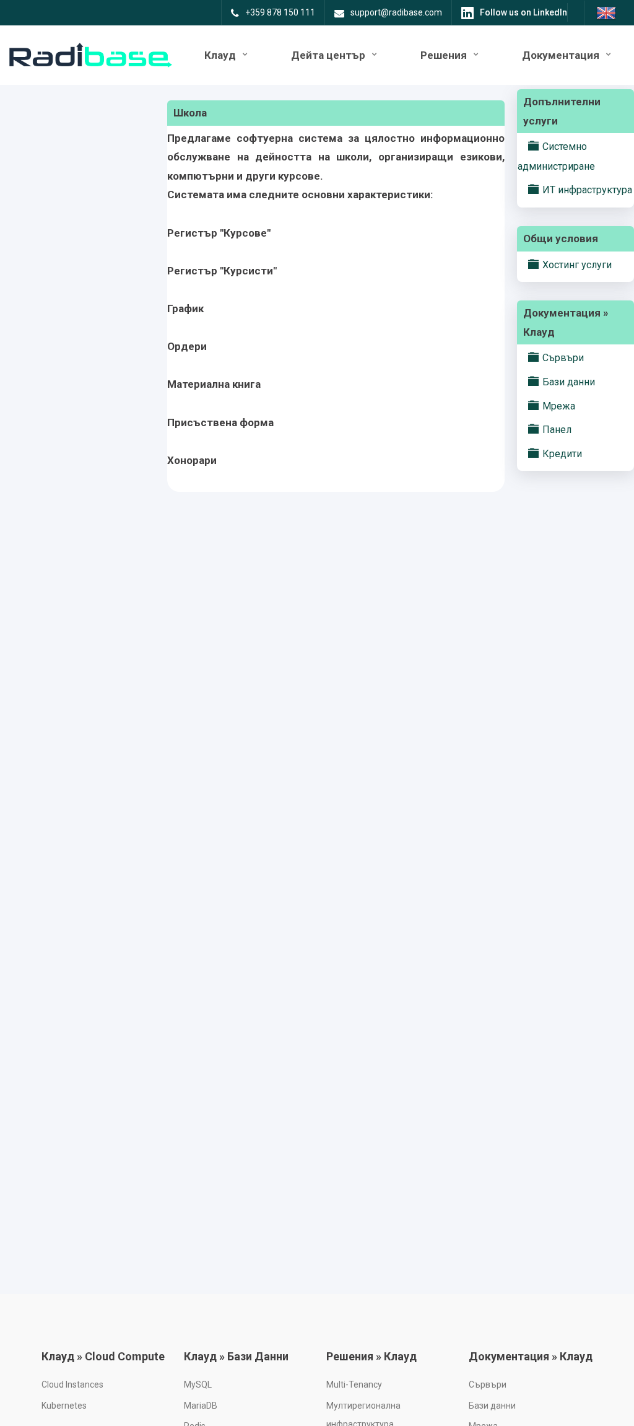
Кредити (562, 454)
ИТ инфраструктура (587, 190)
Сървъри (563, 358)
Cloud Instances (72, 1384)
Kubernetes (64, 1406)
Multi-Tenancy (354, 1384)
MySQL (198, 1384)
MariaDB (200, 1406)
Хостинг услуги (577, 265)
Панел (556, 429)
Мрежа (558, 406)
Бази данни (568, 382)
